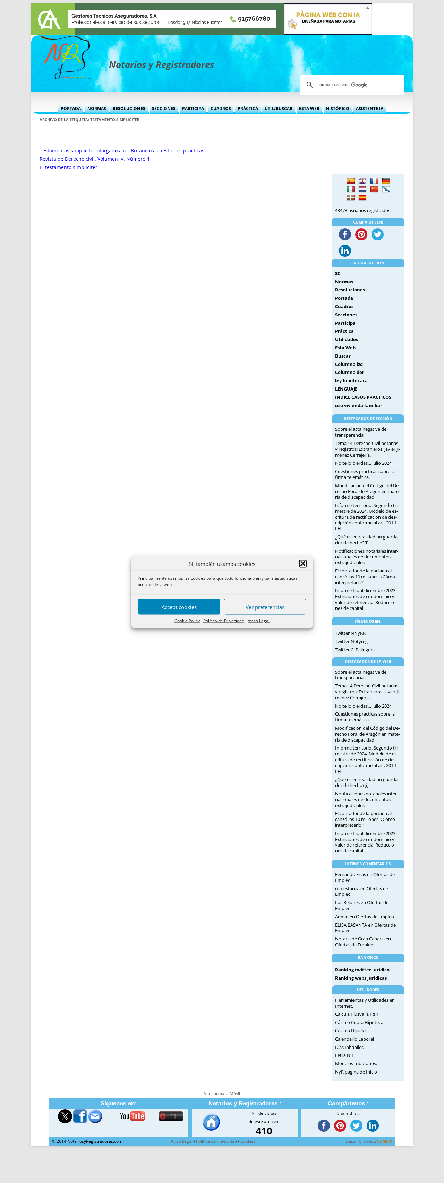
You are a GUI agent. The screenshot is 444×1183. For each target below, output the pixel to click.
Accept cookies (179, 606)
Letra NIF (344, 1055)
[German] (386, 181)
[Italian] (351, 189)
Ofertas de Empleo (375, 916)
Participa (193, 109)
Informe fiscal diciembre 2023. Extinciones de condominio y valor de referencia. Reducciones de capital (365, 599)
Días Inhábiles (349, 1047)
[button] (302, 563)
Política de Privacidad (223, 621)
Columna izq (349, 364)
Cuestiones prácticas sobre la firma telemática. (365, 474)
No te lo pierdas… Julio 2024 (363, 463)
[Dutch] (362, 189)
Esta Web (309, 109)
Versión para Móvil (222, 1093)
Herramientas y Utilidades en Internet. (365, 1003)
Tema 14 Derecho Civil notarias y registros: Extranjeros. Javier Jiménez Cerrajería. (367, 449)
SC (337, 273)
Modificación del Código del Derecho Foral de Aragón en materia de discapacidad (367, 491)
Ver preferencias (265, 606)
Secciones (164, 109)
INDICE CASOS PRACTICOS (363, 397)
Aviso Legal (259, 621)
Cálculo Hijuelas (351, 1030)
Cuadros (221, 109)
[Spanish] (351, 181)
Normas (96, 109)
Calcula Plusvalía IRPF (357, 1014)
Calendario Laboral (354, 1039)
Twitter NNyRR (350, 633)
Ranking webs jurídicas (361, 978)
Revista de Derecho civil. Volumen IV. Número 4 (95, 159)
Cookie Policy (187, 621)
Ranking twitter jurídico (362, 969)
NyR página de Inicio (356, 1072)
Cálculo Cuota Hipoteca (359, 1022)
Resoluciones (129, 109)
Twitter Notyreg (351, 641)
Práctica (248, 109)
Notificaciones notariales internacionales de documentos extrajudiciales (366, 557)
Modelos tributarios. (356, 1063)
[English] (362, 181)
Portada (71, 109)
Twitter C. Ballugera (355, 650)
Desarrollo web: (368, 1141)
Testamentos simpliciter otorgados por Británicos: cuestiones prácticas (122, 150)
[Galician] (386, 189)
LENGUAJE (346, 389)
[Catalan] (362, 197)
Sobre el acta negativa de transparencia (360, 432)
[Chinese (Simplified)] (374, 189)
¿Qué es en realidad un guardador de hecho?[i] (367, 540)
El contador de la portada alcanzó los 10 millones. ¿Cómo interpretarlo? (365, 577)
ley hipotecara (351, 380)
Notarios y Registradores (161, 64)
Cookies (248, 1141)
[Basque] (351, 197)
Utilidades (346, 339)
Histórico (337, 109)
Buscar (343, 356)
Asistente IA (369, 109)
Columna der (349, 372)
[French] (374, 181)
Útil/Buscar (278, 109)
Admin (342, 916)
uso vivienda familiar (358, 405)
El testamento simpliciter (68, 167)
